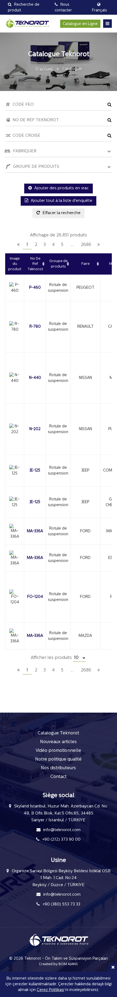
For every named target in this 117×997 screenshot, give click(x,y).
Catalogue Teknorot (58, 733)
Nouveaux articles (58, 742)
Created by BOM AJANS (58, 964)
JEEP (85, 471)
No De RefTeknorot (35, 264)
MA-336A (35, 531)
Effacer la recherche (61, 213)
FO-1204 (35, 597)
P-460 (35, 288)
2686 (86, 245)
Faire (85, 264)
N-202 (35, 429)
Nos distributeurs (58, 768)
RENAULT (85, 327)
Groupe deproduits (58, 263)
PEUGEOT (85, 288)
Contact (58, 777)
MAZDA (85, 636)
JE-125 (35, 471)
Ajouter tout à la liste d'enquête (61, 201)
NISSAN (85, 378)
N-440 (35, 378)
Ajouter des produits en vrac (61, 188)
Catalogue (72, 69)
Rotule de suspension (58, 288)
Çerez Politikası (50, 990)
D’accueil (44, 70)
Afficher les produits (52, 658)
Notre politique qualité (58, 759)
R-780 (35, 327)
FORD (85, 531)
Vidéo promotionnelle (58, 751)
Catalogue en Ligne (80, 24)
